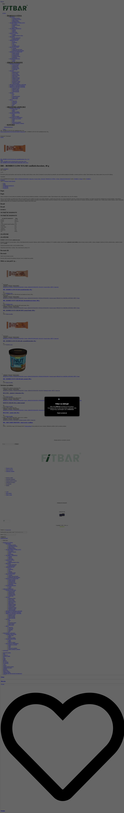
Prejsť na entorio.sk (62, 413)
